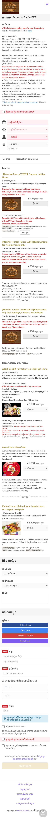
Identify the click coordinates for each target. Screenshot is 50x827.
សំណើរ (4, 593)
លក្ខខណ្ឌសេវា (25, 789)
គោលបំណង (6, 569)
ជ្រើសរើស (35, 203)
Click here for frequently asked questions (20, 102)
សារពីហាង (6, 24)
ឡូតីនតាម (5, 620)
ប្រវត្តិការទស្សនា (7, 581)
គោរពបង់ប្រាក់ (25, 799)
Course (6, 158)
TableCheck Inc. (23, 810)
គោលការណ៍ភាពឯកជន (25, 794)
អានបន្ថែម (25, 232)
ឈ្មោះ (8, 651)
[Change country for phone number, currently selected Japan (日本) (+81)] (5, 673)
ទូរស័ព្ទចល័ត (10, 669)
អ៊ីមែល (8, 706)
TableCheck (25, 641)
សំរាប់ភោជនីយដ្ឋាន (25, 784)
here (30, 31)
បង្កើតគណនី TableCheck (15, 726)
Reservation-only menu (27, 158)
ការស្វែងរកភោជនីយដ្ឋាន (25, 803)
